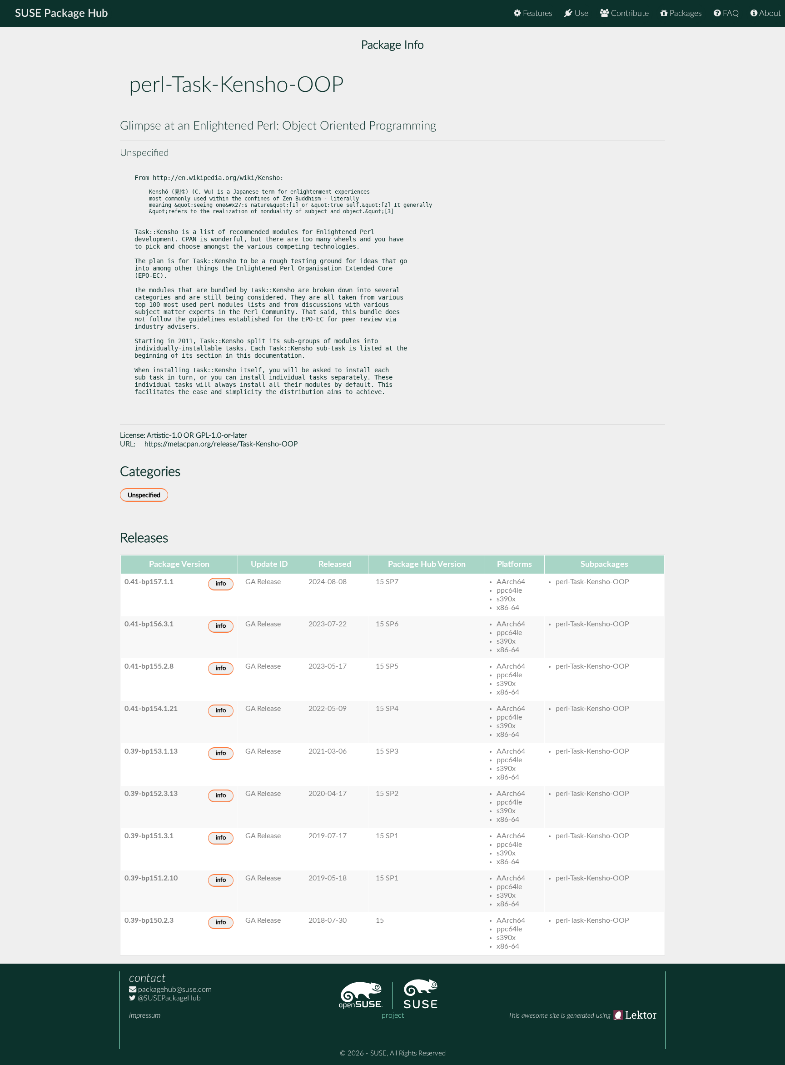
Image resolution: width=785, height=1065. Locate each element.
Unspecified (144, 495)
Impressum (144, 1015)
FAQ (729, 14)
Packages (684, 14)
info (221, 584)
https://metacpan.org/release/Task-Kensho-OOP (221, 444)
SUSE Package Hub (61, 13)
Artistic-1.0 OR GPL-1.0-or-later (197, 435)
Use (580, 14)
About (769, 14)
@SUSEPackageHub (168, 998)
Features (536, 14)
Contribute (629, 14)
